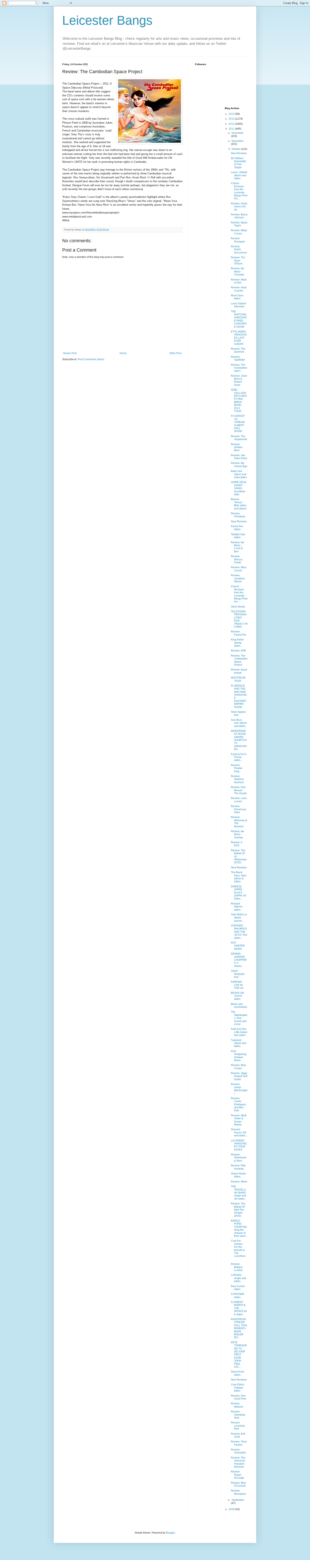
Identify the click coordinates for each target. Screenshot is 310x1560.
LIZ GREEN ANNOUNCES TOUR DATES (239, 1145)
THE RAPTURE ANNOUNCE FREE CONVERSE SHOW (239, 319)
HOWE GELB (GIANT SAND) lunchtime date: (238, 488)
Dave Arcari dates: (237, 1373)
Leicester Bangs (107, 20)
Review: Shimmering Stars (239, 1157)
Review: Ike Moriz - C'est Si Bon (237, 547)
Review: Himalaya (238, 515)
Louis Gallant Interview (238, 305)
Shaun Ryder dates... (238, 1175)
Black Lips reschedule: (239, 1006)
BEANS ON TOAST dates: (237, 995)
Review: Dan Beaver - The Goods (239, 790)
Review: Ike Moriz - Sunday (237, 834)
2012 (232, 123)
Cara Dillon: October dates (238, 1387)
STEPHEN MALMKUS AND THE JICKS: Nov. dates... (239, 931)
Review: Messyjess (238, 1492)
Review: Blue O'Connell (238, 1484)
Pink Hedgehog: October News (239, 1056)
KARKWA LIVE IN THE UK (237, 984)
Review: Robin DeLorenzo (239, 249)
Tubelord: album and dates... (238, 1043)
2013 (232, 118)
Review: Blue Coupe (238, 1067)
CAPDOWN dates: (237, 1296)
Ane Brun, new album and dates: (239, 723)
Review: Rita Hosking (238, 1167)
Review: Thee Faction (239, 1443)
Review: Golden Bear (237, 447)
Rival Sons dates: (237, 297)
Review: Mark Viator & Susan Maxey (239, 1120)
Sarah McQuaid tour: (237, 973)
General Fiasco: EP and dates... (239, 1132)
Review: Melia (239, 1181)
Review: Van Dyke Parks (239, 457)
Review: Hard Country (239, 289)
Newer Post (70, 353)
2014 (232, 113)
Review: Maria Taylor (239, 224)
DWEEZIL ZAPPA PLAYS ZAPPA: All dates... (238, 892)
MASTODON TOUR (238, 679)
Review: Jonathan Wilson (238, 578)
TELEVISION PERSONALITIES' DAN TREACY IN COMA (239, 619)
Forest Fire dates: (237, 528)
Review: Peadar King (237, 768)
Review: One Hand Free (238, 1397)
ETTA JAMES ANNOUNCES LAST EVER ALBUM (239, 337)
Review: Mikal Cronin (239, 232)
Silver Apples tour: (238, 713)
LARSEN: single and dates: (238, 1278)
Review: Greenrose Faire (238, 809)
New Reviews (239, 153)
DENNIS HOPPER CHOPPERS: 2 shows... (239, 959)
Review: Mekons (237, 1405)
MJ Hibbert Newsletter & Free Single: (238, 163)
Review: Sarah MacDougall (239, 1089)
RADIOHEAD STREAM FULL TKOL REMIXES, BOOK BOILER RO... (239, 1328)
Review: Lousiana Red (238, 1425)
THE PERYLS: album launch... (239, 917)
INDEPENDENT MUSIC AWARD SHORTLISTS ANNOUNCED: (239, 740)
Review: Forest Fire (238, 633)
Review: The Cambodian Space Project (239, 660)
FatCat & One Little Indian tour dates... (239, 1032)
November (238, 141)
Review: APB (238, 650)
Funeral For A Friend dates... (238, 757)
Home (123, 353)
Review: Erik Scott (238, 1435)
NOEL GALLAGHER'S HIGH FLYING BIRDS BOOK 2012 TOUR (239, 400)
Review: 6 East (236, 844)
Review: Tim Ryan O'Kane (238, 260)
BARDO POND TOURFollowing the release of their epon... (239, 1228)
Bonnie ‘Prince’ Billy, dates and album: (239, 504)
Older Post (175, 353)
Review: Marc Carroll (239, 569)
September (238, 1499)
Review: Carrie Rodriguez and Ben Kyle (238, 1104)
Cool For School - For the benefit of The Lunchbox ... (238, 1249)
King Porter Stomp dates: (237, 642)
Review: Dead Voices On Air (239, 206)
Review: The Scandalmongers (239, 367)
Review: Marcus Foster (237, 559)
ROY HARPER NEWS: (238, 945)
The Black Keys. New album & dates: (238, 877)
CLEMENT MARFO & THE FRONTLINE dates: (239, 1308)
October (236, 149)
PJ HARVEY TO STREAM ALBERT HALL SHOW (238, 424)
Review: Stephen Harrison (237, 779)
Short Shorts (238, 606)
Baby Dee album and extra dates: (239, 474)
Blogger (170, 1532)
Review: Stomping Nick (238, 1414)
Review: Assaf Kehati (239, 671)
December (238, 132)
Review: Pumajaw (238, 240)
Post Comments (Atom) (91, 359)
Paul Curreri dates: (238, 1288)
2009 (232, 1509)
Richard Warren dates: (237, 906)
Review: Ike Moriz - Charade (237, 271)
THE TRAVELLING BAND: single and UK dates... (239, 1192)
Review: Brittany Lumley (237, 1267)
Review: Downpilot (238, 1451)
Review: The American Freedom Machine (238, 1462)
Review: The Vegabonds (239, 438)
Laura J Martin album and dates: (239, 175)
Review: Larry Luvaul (239, 800)
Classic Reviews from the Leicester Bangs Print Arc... (239, 191)
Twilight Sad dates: (238, 536)
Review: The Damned (238, 350)
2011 (232, 128)
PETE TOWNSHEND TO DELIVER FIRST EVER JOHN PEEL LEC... (239, 1354)
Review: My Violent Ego (239, 465)
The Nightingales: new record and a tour (239, 1018)
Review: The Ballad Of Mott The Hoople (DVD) (238, 1209)
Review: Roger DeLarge (237, 1474)
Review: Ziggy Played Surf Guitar (239, 1076)
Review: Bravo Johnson (239, 216)
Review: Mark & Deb (239, 281)
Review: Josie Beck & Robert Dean (239, 380)
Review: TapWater (238, 358)
